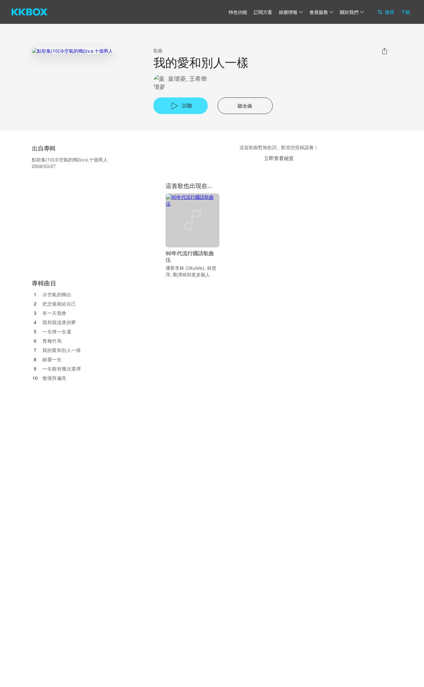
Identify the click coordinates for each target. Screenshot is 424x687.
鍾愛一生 (52, 359)
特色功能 (238, 12)
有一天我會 (54, 313)
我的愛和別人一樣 (61, 350)
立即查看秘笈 (279, 157)
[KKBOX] (29, 12)
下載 (405, 12)
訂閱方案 (263, 12)
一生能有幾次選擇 (61, 368)
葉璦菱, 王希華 (187, 78)
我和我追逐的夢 (59, 322)
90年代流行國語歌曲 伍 (190, 256)
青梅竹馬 (52, 340)
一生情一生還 (56, 331)
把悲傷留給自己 (59, 303)
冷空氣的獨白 (56, 294)
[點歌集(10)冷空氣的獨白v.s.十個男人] (72, 50)
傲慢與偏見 (54, 377)
